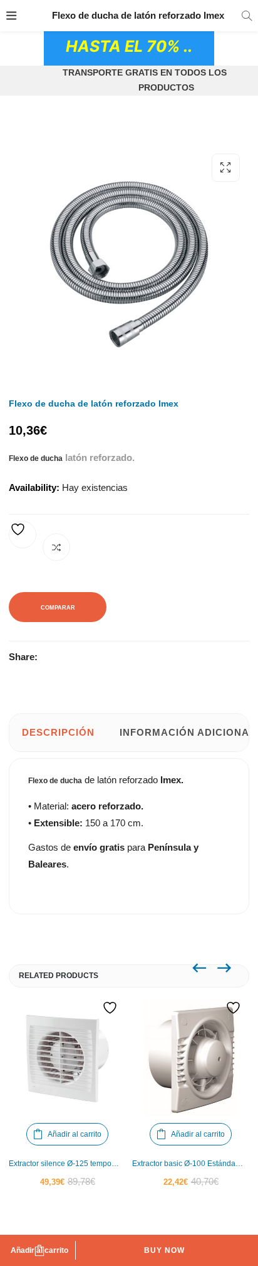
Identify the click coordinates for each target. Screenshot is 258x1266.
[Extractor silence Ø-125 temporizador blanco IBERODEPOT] (67, 1058)
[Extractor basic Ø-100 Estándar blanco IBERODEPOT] (190, 1058)
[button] (226, 168)
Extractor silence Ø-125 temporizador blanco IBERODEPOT (67, 1163)
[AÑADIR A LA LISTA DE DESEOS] (22, 534)
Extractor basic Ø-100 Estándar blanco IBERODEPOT (190, 1163)
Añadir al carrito (39, 1250)
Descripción (58, 732)
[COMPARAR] (56, 547)
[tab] (58, 732)
